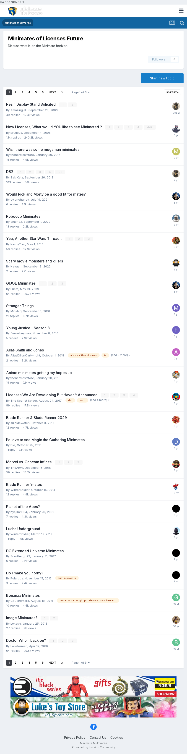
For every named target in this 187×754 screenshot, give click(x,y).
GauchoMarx (19, 600)
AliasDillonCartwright (25, 355)
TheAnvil (16, 467)
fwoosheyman (20, 333)
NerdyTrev (17, 244)
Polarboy (16, 578)
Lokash (15, 623)
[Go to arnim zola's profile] (176, 620)
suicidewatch (20, 423)
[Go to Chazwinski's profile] (176, 420)
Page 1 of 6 (80, 92)
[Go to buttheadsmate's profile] (176, 240)
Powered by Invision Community (93, 747)
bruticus (16, 132)
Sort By (171, 92)
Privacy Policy (74, 737)
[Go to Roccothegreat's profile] (176, 397)
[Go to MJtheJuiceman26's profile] (176, 151)
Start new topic (162, 78)
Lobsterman (18, 646)
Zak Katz (16, 177)
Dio (12, 445)
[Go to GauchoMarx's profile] (176, 597)
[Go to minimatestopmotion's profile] (176, 308)
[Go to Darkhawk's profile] (176, 129)
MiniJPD (15, 311)
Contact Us (98, 737)
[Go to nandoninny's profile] (176, 106)
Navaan (15, 266)
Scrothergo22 (20, 556)
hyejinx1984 (18, 512)
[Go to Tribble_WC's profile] (176, 531)
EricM (14, 289)
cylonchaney (19, 199)
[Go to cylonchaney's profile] (176, 218)
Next (52, 92)
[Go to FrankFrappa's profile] (176, 330)
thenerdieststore (22, 155)
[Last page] (62, 92)
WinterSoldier (19, 490)
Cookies (116, 737)
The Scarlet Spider (23, 400)
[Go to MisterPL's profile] (176, 509)
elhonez (16, 221)
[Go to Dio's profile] (176, 442)
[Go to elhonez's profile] (176, 196)
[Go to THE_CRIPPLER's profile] (176, 375)
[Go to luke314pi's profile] (176, 263)
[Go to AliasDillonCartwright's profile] (176, 352)
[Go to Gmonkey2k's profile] (176, 464)
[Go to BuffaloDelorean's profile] (176, 642)
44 (149, 127)
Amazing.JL (18, 110)
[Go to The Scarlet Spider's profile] (176, 486)
